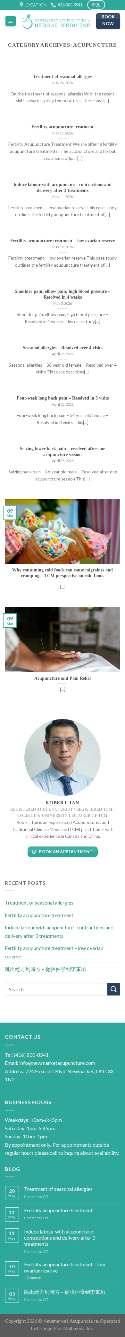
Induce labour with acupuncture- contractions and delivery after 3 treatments (59, 931)
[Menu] (10, 21)
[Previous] (15, 67)
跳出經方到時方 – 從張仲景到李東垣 (45, 969)
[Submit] (113, 989)
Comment (33, 1277)
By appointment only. (28, 1145)
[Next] (110, 67)
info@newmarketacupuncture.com (57, 1063)
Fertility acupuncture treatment (39, 915)
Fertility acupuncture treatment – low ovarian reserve (54, 952)
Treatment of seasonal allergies (39, 902)
